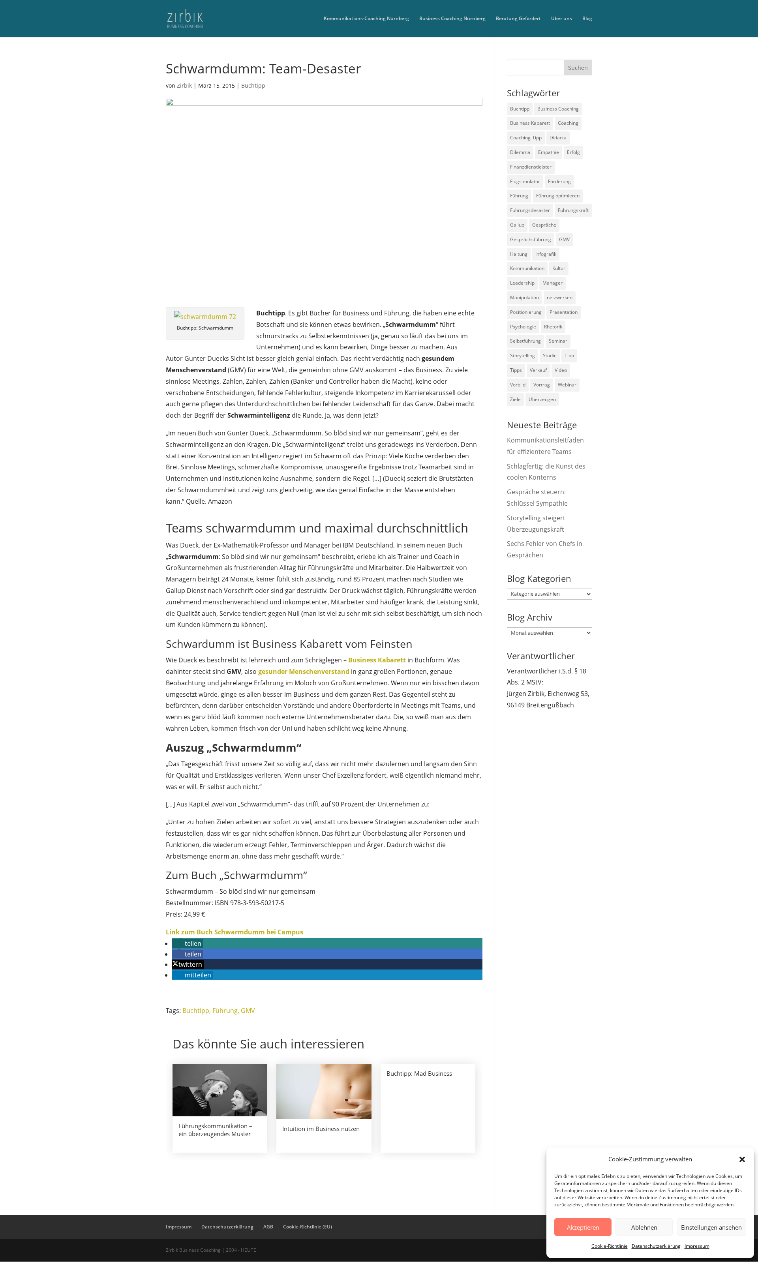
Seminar (558, 341)
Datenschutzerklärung (656, 1246)
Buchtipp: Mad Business (419, 1073)
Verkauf (538, 370)
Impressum (697, 1246)
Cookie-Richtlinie (609, 1246)
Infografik (545, 254)
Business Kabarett (530, 123)
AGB (268, 1226)
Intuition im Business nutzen (321, 1129)
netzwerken (559, 297)
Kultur (558, 268)
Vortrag (541, 384)
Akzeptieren (583, 1227)
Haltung (518, 254)
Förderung (559, 181)
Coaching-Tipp (526, 137)
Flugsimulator (525, 181)
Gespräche (544, 224)
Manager (552, 282)
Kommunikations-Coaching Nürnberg (366, 19)
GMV (248, 1010)
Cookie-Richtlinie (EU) (307, 1226)
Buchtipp (253, 85)
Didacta (558, 137)
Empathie (548, 152)
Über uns (561, 19)
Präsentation (564, 312)
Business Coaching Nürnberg (452, 19)
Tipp (569, 355)
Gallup (517, 224)
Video (561, 370)
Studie (550, 355)
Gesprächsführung (530, 239)
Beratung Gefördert (518, 19)
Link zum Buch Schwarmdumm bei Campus (234, 932)
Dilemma (520, 152)
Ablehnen (644, 1227)
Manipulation (524, 297)
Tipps (516, 370)
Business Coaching (558, 108)
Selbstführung (525, 341)
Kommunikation (527, 268)
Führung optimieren (558, 195)
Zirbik (184, 85)
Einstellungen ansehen (711, 1227)
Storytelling (522, 355)
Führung (225, 1010)
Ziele (515, 399)
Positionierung (526, 312)
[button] (742, 1159)
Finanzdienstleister (531, 166)
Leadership (522, 282)
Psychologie (523, 326)
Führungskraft (573, 210)
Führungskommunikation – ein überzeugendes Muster (215, 1130)
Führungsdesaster (530, 210)
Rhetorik (553, 326)
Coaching (568, 123)
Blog (587, 19)
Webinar (567, 384)
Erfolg (573, 152)
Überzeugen (542, 399)
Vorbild (517, 384)
